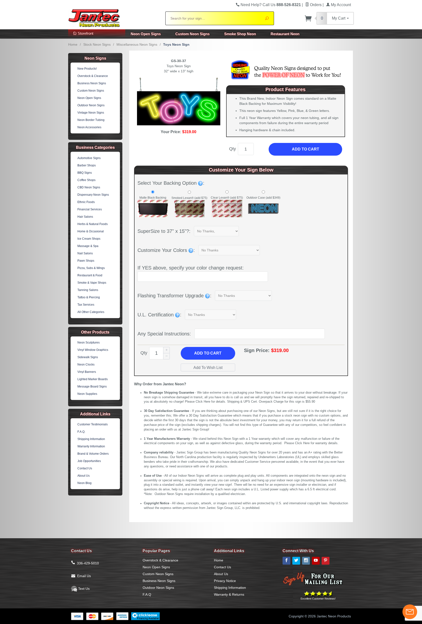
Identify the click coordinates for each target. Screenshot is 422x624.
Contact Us (84, 468)
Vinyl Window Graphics (92, 350)
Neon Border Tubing (91, 120)
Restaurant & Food (89, 275)
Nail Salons (85, 253)
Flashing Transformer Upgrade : (174, 295)
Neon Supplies (87, 394)
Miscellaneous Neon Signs (136, 44)
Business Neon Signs (91, 83)
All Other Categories (90, 312)
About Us (83, 475)
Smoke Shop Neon (240, 34)
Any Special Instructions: (164, 333)
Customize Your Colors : (166, 250)
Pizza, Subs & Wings (91, 268)
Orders (315, 5)
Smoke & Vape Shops (91, 282)
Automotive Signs (89, 158)
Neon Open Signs (146, 34)
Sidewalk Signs (87, 357)
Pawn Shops (85, 260)
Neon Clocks (86, 364)
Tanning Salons (87, 290)
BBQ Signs (84, 172)
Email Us (84, 576)
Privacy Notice (225, 581)
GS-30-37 (178, 61)
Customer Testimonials (92, 424)
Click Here (203, 401)
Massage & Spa (87, 246)
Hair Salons (85, 216)
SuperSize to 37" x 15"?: (163, 231)
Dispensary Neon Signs (93, 194)
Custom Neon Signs (192, 34)
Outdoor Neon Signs (91, 105)
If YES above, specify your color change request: (190, 267)
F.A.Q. (81, 431)
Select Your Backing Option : (170, 183)
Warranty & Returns (229, 594)
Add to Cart (305, 149)
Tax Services (85, 304)
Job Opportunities (89, 461)
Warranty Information (91, 446)
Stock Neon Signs (97, 44)
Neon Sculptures (88, 342)
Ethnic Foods (86, 202)
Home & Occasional (90, 231)
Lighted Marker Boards (92, 379)
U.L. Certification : (159, 314)
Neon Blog (84, 483)
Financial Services (89, 209)
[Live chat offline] (409, 611)
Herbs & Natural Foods (92, 224)
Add (208, 353)
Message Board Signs (92, 386)
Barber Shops (86, 165)
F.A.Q (147, 594)
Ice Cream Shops (88, 238)
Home (72, 44)
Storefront (85, 33)
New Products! (87, 68)
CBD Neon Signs (88, 187)
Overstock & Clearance (92, 76)
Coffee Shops (86, 180)
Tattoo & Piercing (88, 297)
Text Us (83, 589)
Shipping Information (91, 439)
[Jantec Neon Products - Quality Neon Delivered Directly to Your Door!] (113, 17)
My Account (340, 5)
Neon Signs (95, 58)
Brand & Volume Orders (93, 453)
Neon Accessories (89, 127)
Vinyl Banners (86, 372)
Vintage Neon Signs (90, 112)
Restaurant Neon (285, 34)
